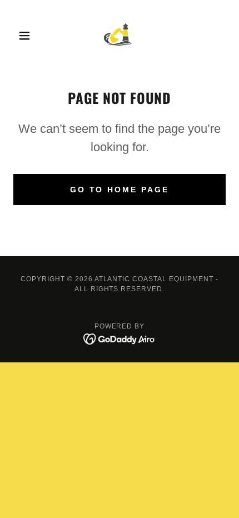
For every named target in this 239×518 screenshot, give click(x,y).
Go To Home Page (120, 189)
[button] (29, 35)
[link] (119, 35)
